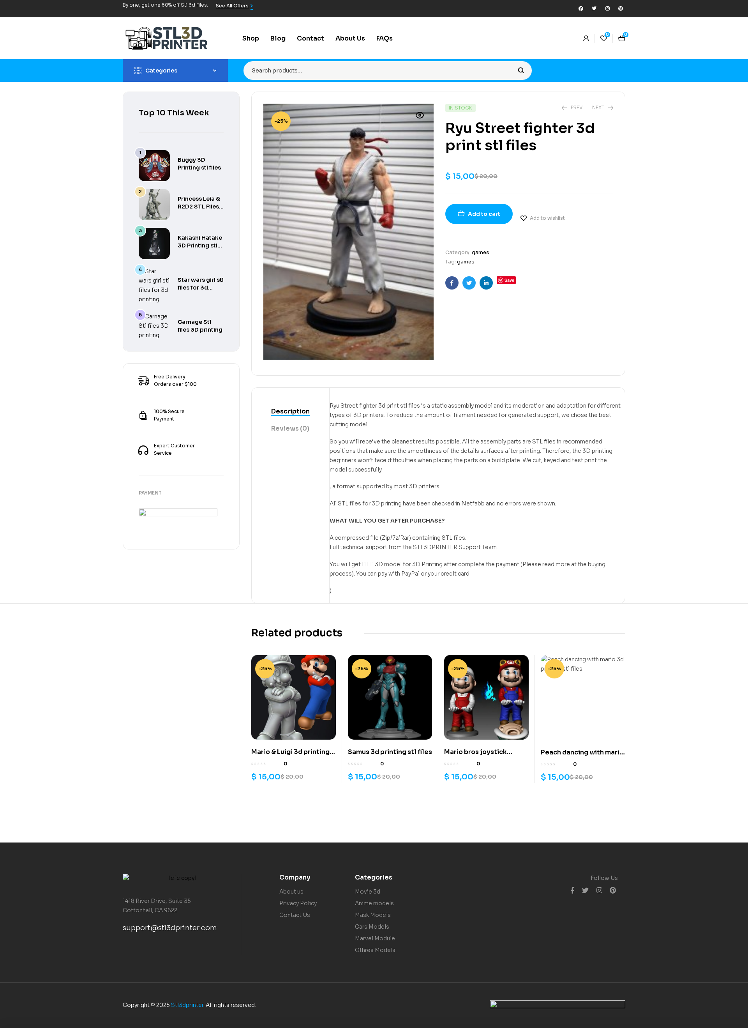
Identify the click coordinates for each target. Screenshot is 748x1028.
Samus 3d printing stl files (390, 752)
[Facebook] (581, 8)
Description (290, 411)
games (480, 252)
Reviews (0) (290, 428)
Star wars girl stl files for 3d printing (201, 287)
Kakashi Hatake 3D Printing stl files (200, 245)
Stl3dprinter (187, 1005)
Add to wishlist (547, 218)
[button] (420, 115)
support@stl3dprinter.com (170, 928)
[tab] (290, 412)
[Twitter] (594, 8)
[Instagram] (607, 8)
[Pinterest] (620, 8)
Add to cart (484, 213)
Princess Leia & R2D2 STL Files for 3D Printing (199, 206)
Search (521, 70)
